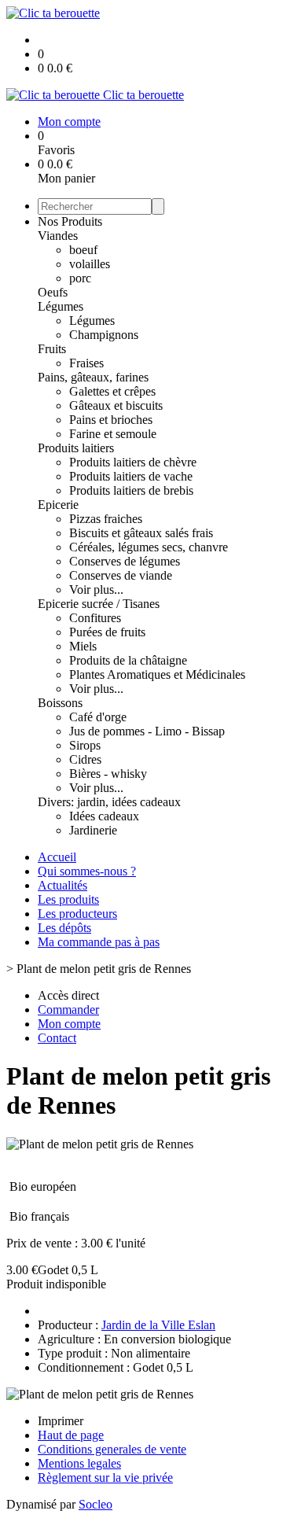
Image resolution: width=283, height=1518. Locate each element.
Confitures (95, 618)
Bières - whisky (108, 773)
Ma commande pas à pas (99, 942)
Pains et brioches (111, 419)
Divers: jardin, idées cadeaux (109, 802)
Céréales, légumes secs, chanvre (148, 547)
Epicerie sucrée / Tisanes (99, 603)
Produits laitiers (76, 448)
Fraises (86, 363)
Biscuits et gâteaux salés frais (141, 533)
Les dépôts (64, 927)
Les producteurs (77, 913)
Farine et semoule (112, 433)
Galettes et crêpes (112, 391)
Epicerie (58, 504)
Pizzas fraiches (105, 518)
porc (80, 278)
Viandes (58, 235)
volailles (89, 264)
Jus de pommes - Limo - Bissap (147, 731)
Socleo (95, 1504)
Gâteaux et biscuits (116, 405)
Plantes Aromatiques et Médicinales (157, 674)
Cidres (85, 759)
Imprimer (60, 1421)
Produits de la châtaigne (128, 660)
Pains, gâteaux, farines (93, 377)
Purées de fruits (107, 632)
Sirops (85, 745)
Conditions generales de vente (112, 1449)
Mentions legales (79, 1463)
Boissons (60, 702)
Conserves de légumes (124, 561)
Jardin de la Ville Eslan (158, 1325)
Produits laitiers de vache (131, 476)
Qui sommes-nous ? (87, 871)
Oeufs (53, 292)
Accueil (57, 857)
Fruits (52, 349)
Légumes (60, 306)
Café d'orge (98, 717)
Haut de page (71, 1435)
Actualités (62, 885)
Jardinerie (93, 830)
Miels (83, 646)
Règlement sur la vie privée (105, 1477)
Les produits (68, 899)
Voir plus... (96, 589)
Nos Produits (70, 221)
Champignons (103, 334)
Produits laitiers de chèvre (133, 462)
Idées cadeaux (104, 816)
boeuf (83, 249)
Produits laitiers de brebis (131, 490)
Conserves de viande (120, 575)
